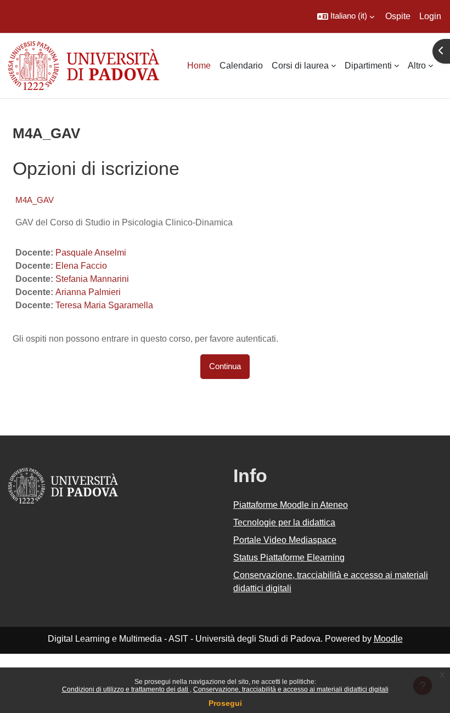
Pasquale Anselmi (90, 252)
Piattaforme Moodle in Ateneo (290, 505)
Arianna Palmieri (88, 292)
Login (430, 16)
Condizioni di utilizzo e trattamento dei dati (126, 689)
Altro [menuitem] (417, 65)
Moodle (388, 638)
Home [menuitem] (199, 65)
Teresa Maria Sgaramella (104, 305)
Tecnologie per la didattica (284, 522)
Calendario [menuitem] (241, 65)
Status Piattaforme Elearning (289, 557)
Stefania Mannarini (92, 279)
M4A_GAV (34, 200)
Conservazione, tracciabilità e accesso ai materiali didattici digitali (291, 689)
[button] (346, 16)
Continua (225, 366)
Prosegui (225, 703)
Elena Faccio (81, 265)
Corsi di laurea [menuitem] (300, 65)
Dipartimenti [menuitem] (368, 65)
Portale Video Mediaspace (284, 540)
